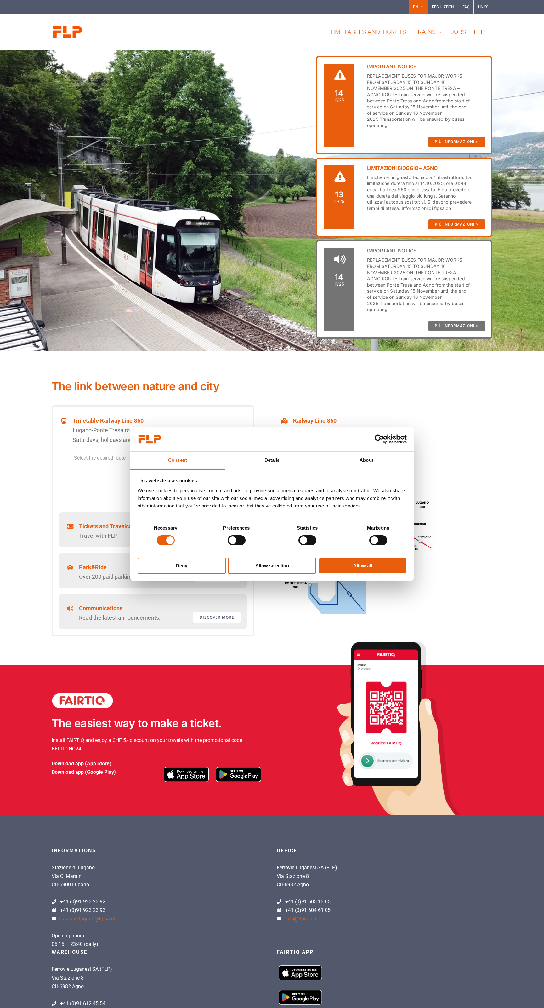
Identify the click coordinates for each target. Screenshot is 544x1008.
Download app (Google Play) (84, 772)
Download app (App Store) (81, 764)
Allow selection (272, 565)
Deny (181, 565)
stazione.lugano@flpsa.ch (87, 919)
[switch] (237, 540)
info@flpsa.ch (300, 919)
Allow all (362, 565)
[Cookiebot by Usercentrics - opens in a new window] (379, 439)
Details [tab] (272, 460)
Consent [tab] (177, 460)
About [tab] (366, 460)
